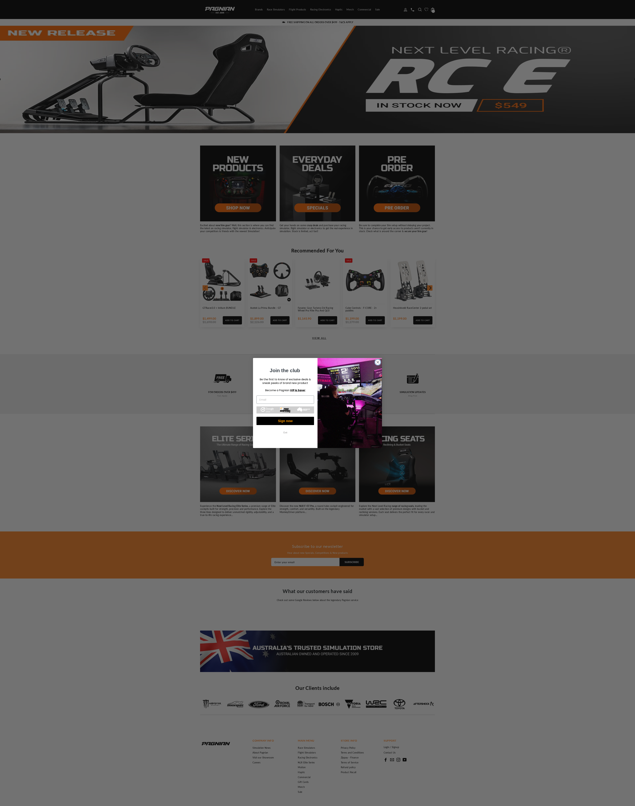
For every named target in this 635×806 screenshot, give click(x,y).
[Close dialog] (378, 362)
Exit (285, 432)
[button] (285, 409)
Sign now (285, 421)
